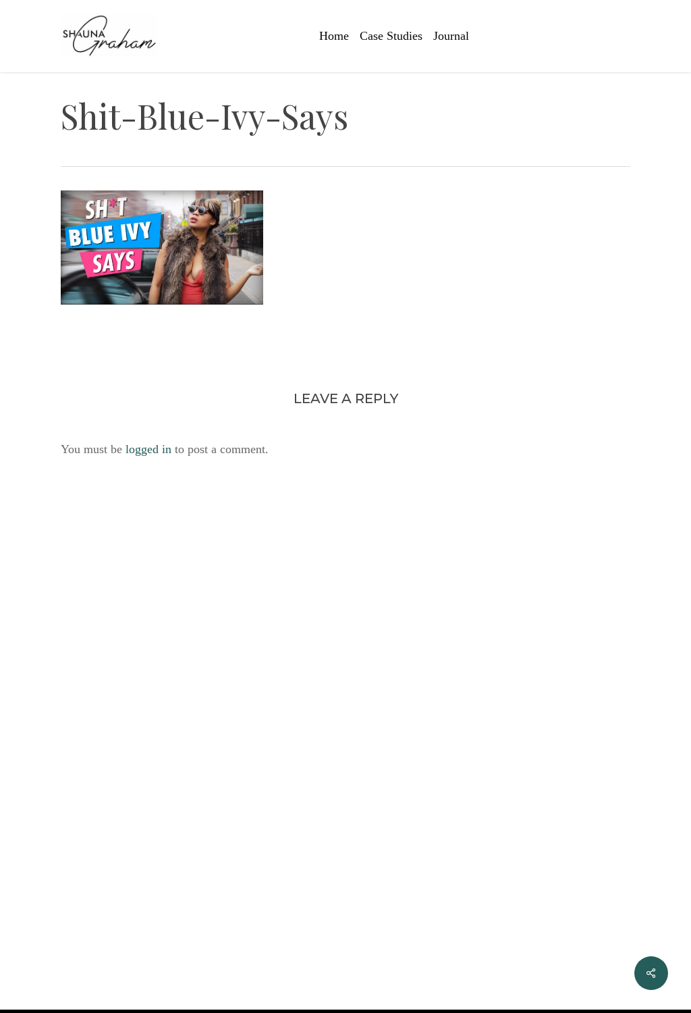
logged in (148, 449)
